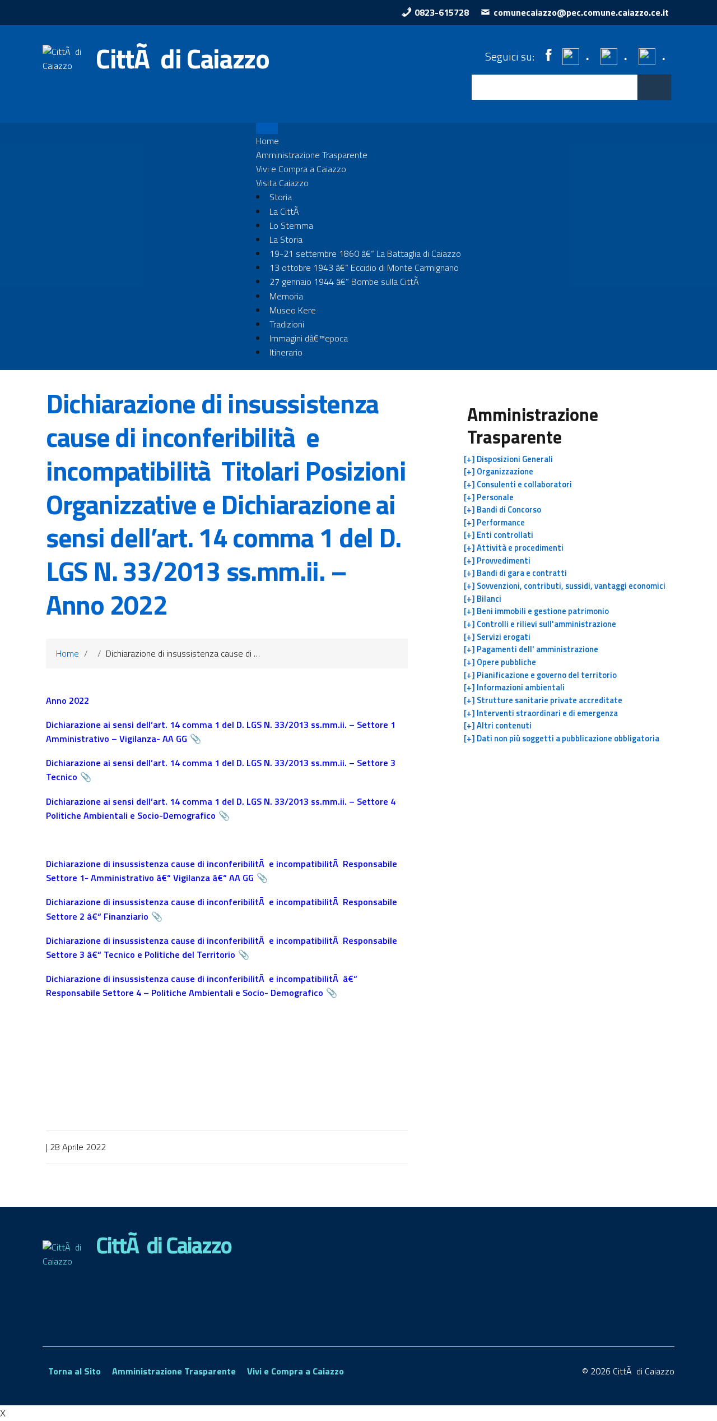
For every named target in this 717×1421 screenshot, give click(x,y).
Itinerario (285, 352)
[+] (508, 459)
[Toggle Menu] (267, 128)
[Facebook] (548, 55)
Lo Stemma (291, 225)
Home (267, 140)
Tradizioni (286, 324)
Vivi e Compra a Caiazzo (301, 169)
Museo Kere (292, 310)
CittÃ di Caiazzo (182, 58)
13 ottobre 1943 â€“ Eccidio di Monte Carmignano (364, 267)
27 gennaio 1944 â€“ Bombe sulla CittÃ (345, 281)
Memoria (286, 296)
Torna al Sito (74, 1371)
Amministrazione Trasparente (311, 155)
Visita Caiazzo (282, 183)
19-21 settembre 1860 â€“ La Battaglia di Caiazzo (365, 253)
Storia (280, 197)
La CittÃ (285, 211)
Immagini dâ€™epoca (308, 338)
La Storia (285, 239)
